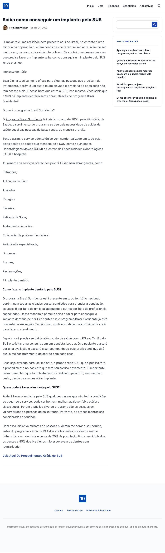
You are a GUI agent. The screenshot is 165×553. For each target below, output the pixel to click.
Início (90, 5)
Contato (58, 510)
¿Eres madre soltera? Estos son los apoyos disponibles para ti (136, 62)
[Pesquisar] (159, 6)
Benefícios (129, 5)
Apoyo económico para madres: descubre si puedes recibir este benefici (134, 73)
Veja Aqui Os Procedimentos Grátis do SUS (33, 455)
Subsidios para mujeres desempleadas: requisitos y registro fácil (136, 87)
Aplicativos (146, 5)
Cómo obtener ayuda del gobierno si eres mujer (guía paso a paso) (137, 99)
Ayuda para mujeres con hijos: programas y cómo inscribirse (133, 52)
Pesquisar (154, 24)
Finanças (113, 5)
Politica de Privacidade (98, 510)
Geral (101, 5)
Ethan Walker (20, 27)
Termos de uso (74, 510)
